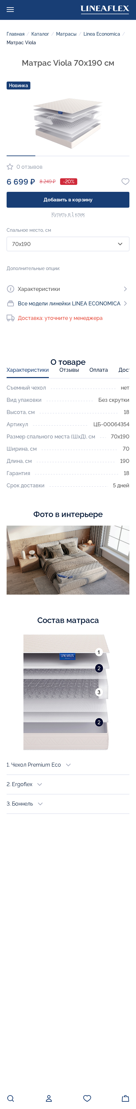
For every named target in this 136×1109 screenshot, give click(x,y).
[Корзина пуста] (125, 1098)
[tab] (28, 372)
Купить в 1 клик (68, 214)
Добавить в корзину (68, 200)
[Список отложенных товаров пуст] (87, 1098)
